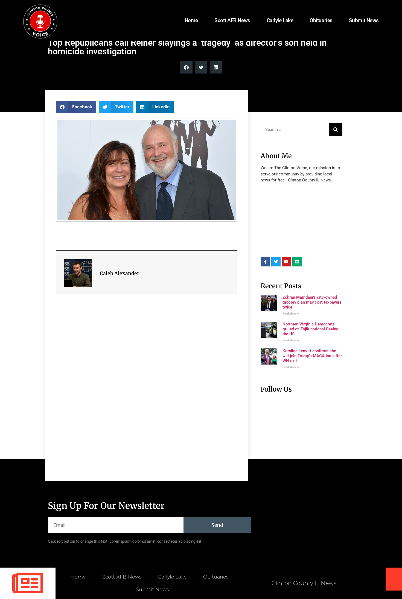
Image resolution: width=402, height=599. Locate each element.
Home (191, 20)
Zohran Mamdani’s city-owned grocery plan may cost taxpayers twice (312, 302)
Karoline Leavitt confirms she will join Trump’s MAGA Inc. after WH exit (312, 355)
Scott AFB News (232, 20)
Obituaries (321, 20)
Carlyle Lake (280, 20)
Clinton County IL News (304, 583)
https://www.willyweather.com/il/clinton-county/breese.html (302, 249)
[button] (186, 67)
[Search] (335, 129)
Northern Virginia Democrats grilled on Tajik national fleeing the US (310, 329)
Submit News (364, 20)
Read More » (290, 313)
